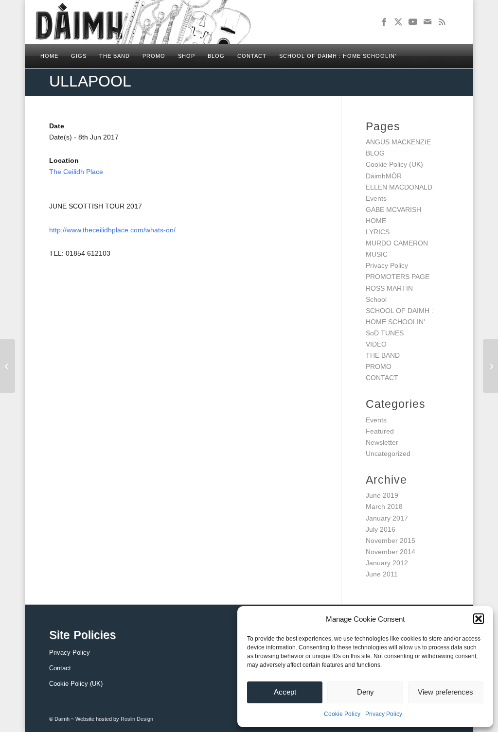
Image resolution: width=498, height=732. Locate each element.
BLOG (375, 153)
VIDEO (376, 344)
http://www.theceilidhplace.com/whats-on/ (112, 230)
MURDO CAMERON (397, 243)
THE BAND (383, 355)
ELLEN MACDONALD (399, 187)
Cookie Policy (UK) (394, 164)
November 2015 (390, 540)
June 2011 (382, 574)
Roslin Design (137, 719)
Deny (365, 692)
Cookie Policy (342, 714)
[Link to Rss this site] (442, 22)
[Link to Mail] (427, 22)
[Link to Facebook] (383, 22)
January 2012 (387, 563)
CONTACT (382, 378)
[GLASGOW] (7, 366)
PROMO (378, 366)
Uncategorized (388, 453)
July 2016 (380, 529)
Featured (380, 431)
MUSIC (377, 254)
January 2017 (387, 518)
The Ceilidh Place (76, 171)
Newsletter (382, 442)
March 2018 (384, 506)
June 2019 (382, 495)
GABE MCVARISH (393, 209)
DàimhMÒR (384, 176)
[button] (478, 619)
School (376, 299)
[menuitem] (49, 56)
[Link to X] (398, 22)
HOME (376, 221)
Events (376, 198)
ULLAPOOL (90, 81)
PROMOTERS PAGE (397, 276)
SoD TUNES (385, 333)
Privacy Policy (383, 714)
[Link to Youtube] (413, 22)
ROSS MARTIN (389, 288)
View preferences (445, 692)
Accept (285, 692)
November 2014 (390, 552)
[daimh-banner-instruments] (142, 22)
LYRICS (378, 232)
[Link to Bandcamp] (456, 22)
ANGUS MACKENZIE (398, 142)
